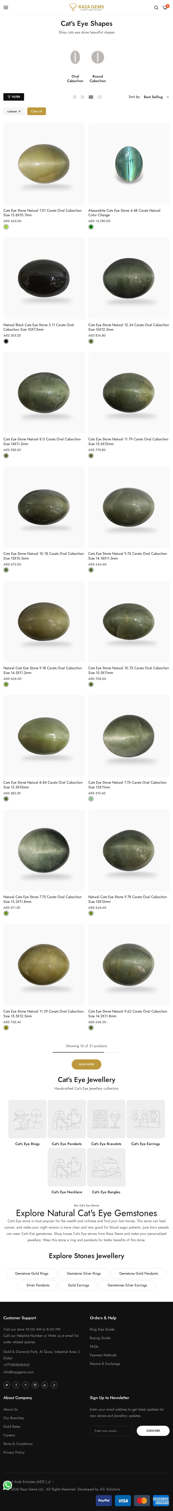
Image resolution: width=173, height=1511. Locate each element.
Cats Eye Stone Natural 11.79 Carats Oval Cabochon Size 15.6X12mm (128, 441)
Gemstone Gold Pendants (138, 1273)
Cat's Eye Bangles (106, 1192)
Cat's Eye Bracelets (106, 1144)
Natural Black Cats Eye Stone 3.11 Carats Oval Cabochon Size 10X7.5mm (38, 327)
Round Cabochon (98, 79)
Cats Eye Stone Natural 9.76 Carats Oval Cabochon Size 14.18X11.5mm (127, 556)
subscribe (153, 1431)
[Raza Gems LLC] (86, 7)
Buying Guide (100, 1337)
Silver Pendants (37, 1285)
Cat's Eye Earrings (145, 1144)
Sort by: (135, 96)
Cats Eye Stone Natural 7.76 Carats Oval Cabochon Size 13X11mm (127, 785)
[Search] (156, 7)
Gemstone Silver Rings (84, 1273)
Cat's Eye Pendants (67, 1144)
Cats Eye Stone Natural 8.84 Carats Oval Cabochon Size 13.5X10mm (42, 785)
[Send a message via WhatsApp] (7, 1485)
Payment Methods (103, 1355)
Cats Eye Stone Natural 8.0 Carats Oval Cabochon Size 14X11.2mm (42, 441)
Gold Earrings (78, 1285)
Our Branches (13, 1418)
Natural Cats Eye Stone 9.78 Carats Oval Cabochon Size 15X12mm (127, 899)
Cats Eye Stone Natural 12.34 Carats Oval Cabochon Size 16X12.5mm (128, 327)
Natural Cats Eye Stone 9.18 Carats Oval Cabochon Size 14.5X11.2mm (42, 670)
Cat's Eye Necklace (67, 1192)
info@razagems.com (18, 1372)
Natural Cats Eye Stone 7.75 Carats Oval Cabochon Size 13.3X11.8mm (42, 899)
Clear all (36, 111)
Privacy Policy (14, 1452)
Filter (16, 97)
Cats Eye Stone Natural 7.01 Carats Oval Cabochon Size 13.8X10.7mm (42, 213)
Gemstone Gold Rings (31, 1273)
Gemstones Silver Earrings (127, 1285)
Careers (9, 1435)
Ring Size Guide (102, 1329)
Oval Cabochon (75, 79)
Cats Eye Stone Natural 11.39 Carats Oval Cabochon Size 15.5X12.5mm (43, 1014)
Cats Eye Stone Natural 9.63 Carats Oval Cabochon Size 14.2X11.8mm (127, 1014)
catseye (12, 111)
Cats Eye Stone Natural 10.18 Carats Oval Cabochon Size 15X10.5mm (43, 556)
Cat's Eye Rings (27, 1144)
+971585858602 (16, 1364)
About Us (10, 1409)
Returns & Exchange (105, 1363)
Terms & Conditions (17, 1443)
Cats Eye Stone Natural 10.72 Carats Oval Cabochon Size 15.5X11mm (128, 670)
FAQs (94, 1346)
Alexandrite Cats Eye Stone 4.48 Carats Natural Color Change (124, 213)
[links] (75, 57)
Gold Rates (11, 1426)
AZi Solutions (110, 1489)
